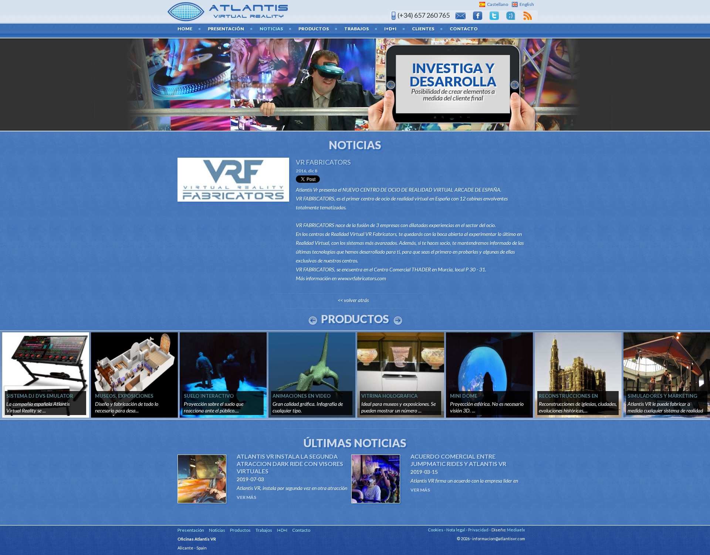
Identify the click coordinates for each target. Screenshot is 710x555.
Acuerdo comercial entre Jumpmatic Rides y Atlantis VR (458, 460)
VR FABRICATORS (323, 162)
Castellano (497, 4)
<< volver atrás (353, 300)
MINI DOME (463, 396)
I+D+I (390, 28)
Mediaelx (516, 529)
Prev (313, 320)
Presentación (226, 28)
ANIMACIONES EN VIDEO (302, 396)
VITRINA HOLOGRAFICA (389, 396)
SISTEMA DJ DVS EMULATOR (39, 396)
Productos (313, 28)
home (185, 28)
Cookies (435, 529)
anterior (391, 85)
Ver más (246, 497)
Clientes (423, 28)
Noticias (271, 28)
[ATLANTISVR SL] (228, 11)
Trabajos (356, 28)
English (527, 4)
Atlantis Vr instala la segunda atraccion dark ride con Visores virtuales (290, 464)
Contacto (464, 28)
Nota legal (455, 529)
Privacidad (478, 529)
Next (398, 320)
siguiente (515, 85)
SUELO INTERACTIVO (209, 396)
